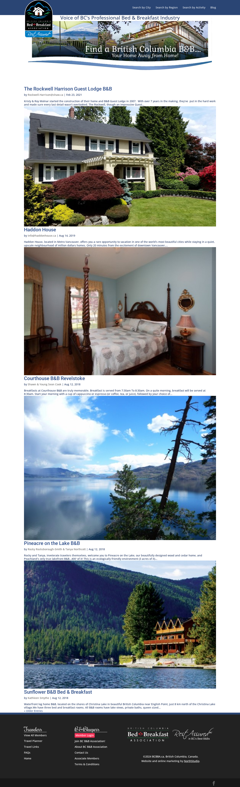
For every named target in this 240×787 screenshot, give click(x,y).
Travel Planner (33, 741)
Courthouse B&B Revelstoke (54, 378)
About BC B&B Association (91, 747)
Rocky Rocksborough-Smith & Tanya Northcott (57, 549)
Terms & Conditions (87, 764)
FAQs (27, 752)
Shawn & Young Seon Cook (44, 384)
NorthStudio (191, 761)
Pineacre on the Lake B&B (52, 543)
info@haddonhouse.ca (42, 235)
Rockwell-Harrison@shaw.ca (45, 95)
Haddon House (40, 229)
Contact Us (81, 752)
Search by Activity (194, 7)
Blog (213, 7)
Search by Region (167, 7)
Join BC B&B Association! (90, 741)
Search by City (141, 7)
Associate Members (87, 758)
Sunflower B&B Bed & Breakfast (58, 692)
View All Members (35, 735)
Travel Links (31, 747)
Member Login (85, 735)
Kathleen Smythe (38, 698)
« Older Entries (33, 711)
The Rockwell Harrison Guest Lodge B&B (68, 89)
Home (27, 758)
